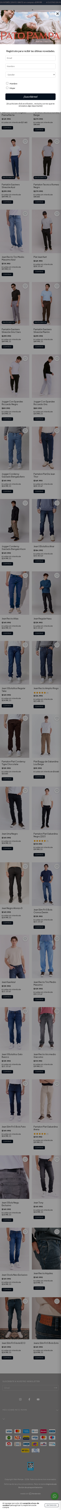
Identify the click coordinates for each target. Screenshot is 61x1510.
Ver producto (50, 13)
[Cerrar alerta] (57, 3)
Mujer (12, 88)
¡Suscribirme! (30, 96)
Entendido (52, 1505)
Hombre (13, 83)
